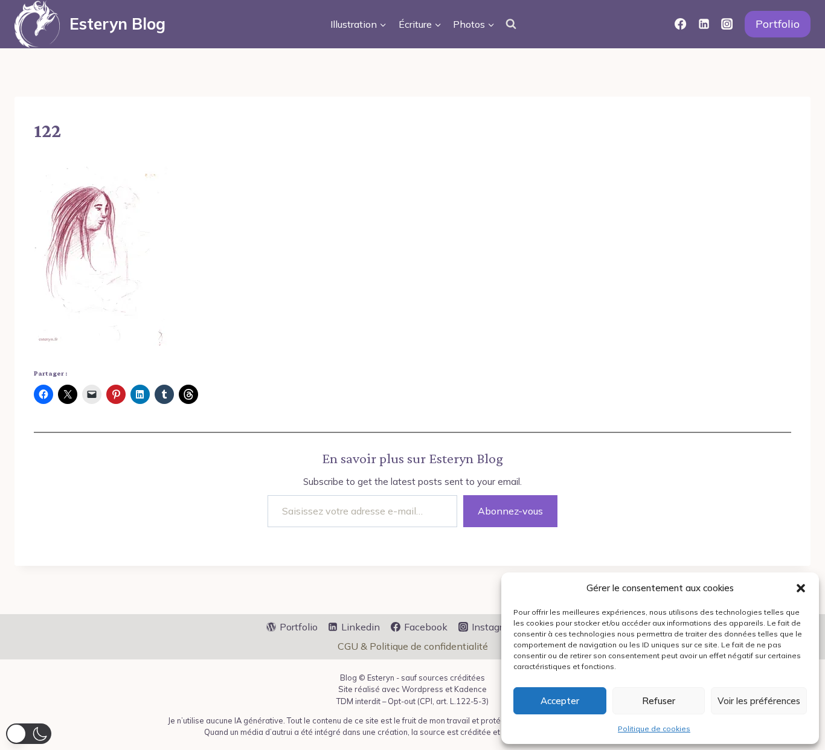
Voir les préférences (758, 701)
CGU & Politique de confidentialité (413, 646)
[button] (801, 588)
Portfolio (778, 24)
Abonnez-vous (510, 511)
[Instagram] (727, 24)
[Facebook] (680, 24)
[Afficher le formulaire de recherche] (511, 24)
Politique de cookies (654, 728)
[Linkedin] (703, 24)
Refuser (658, 701)
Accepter (560, 701)
